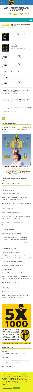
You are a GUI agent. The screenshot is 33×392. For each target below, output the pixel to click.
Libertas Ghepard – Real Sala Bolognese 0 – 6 (20, 91)
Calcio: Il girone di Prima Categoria (18, 45)
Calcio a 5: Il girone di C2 (18, 34)
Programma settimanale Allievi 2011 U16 (20, 25)
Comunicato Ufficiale (17, 56)
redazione (15, 27)
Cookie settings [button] (7, 388)
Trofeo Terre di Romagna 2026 (20, 100)
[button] (31, 20)
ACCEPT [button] (16, 388)
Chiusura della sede (17, 72)
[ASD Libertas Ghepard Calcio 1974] (16, 3)
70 (15, 118)
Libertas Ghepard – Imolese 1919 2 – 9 (21, 108)
